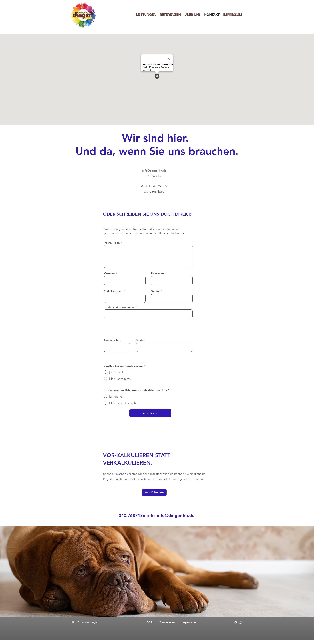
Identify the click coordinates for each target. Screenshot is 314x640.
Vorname (109, 273)
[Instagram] (240, 622)
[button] (146, 14)
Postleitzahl (111, 340)
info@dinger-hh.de (154, 170)
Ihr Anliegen (112, 242)
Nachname (158, 273)
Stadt (139, 340)
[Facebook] (236, 622)
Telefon (155, 291)
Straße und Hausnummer (120, 307)
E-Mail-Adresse (113, 291)
